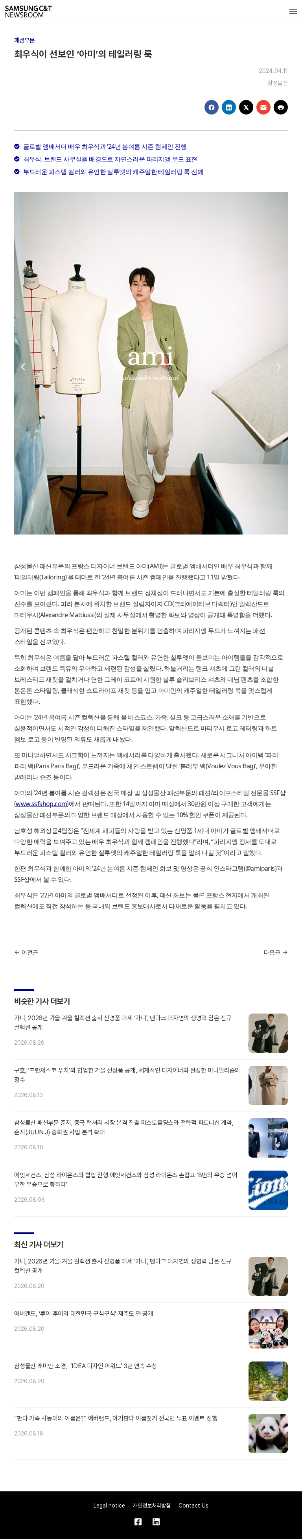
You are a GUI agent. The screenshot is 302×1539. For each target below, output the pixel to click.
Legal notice (109, 1505)
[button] (23, 366)
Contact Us (193, 1505)
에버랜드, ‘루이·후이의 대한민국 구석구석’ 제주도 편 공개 (83, 1313)
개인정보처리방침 (152, 1505)
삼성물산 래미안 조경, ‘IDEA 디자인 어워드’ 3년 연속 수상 (85, 1366)
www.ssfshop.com (41, 803)
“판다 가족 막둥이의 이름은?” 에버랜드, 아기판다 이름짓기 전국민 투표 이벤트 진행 (115, 1418)
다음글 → (276, 952)
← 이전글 (26, 952)
